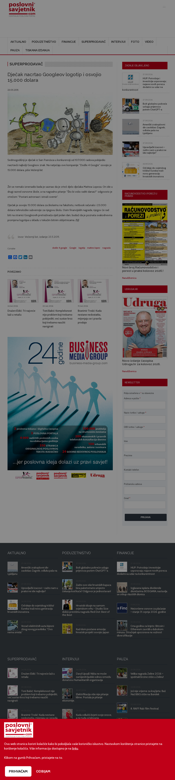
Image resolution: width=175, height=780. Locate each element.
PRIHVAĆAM (18, 771)
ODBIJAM (43, 771)
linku (75, 748)
